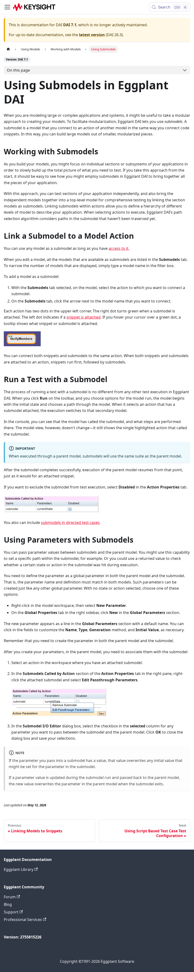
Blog (8, 904)
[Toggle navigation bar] (7, 7)
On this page (18, 70)
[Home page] (8, 49)
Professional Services (23, 919)
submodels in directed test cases (70, 522)
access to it (118, 248)
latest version (92, 34)
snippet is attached (83, 317)
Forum (10, 896)
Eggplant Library (18, 869)
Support (11, 912)
